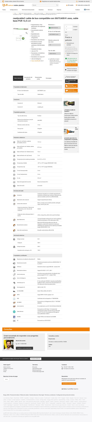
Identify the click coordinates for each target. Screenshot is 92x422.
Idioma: (67, 389)
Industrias (41, 9)
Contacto (77, 9)
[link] (71, 81)
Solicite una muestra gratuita (72, 90)
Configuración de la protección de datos (65, 395)
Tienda (4, 9)
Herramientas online (38, 78)
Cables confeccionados (38, 13)
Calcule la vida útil (72, 81)
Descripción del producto (28, 78)
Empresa (59, 9)
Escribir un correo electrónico (24, 348)
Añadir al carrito (71, 65)
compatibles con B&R (17, 14)
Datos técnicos (18, 78)
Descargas (48, 78)
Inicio (15, 13)
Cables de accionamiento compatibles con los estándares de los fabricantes (61, 13)
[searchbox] (44, 5)
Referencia (51, 24)
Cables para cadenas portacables (25, 13)
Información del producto (28, 9)
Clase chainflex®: (35, 61)
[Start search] (57, 5)
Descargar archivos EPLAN (72, 86)
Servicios (50, 9)
